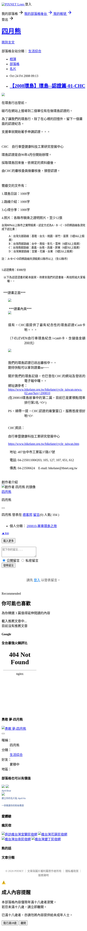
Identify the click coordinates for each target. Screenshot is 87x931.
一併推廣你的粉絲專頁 (13, 805)
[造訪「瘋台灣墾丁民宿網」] (46, 839)
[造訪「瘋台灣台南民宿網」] (16, 839)
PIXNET (18, 870)
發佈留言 (8, 565)
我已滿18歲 (10, 923)
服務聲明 (43, 875)
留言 (36, 514)
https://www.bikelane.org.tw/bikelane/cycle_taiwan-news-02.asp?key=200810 (45, 391)
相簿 (13, 59)
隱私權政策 (72, 870)
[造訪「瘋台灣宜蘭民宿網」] (19, 834)
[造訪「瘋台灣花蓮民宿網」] (52, 834)
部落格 (14, 64)
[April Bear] (3, 794)
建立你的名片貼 (9, 798)
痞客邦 (27, 514)
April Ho (22, 798)
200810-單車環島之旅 (42, 526)
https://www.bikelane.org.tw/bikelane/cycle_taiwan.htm (43, 443)
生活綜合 (34, 51)
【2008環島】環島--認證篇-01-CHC (47, 85)
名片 (13, 69)
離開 (23, 923)
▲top (5, 533)
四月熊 (11, 31)
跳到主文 (8, 42)
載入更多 (8, 540)
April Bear (6, 790)
